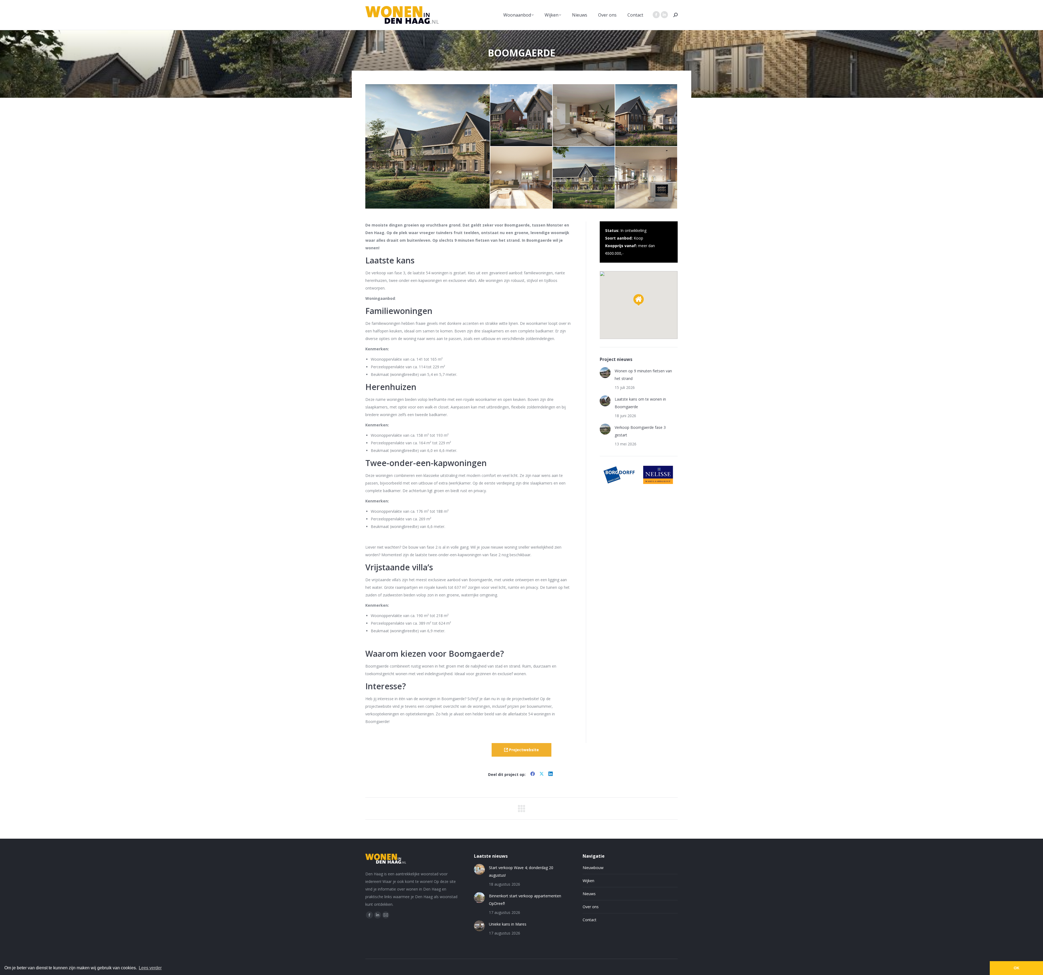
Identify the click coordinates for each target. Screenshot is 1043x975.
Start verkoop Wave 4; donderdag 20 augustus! (521, 871)
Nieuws (589, 893)
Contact (589, 919)
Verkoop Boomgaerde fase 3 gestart (640, 431)
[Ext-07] (646, 115)
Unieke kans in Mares (507, 924)
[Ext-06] (584, 178)
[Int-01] (584, 115)
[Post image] (605, 372)
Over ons (591, 906)
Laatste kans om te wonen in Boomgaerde (640, 403)
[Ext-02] (521, 115)
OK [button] (1016, 968)
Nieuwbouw (593, 867)
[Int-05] (646, 178)
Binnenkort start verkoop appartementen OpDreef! (525, 899)
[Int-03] (521, 178)
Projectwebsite (523, 749)
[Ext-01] (427, 146)
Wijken (588, 880)
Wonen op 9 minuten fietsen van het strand (643, 374)
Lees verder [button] (150, 967)
